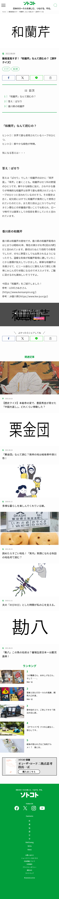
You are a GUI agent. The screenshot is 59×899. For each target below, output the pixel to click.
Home (4, 12)
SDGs (30, 846)
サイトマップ (29, 873)
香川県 (15, 69)
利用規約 (29, 864)
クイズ (6, 69)
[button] (8, 77)
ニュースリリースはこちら (29, 858)
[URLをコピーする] (50, 77)
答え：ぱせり (15, 101)
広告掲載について (29, 861)
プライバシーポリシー (29, 867)
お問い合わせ (29, 855)
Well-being (29, 842)
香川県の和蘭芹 (16, 106)
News (30, 849)
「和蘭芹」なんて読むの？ (22, 96)
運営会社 (29, 870)
